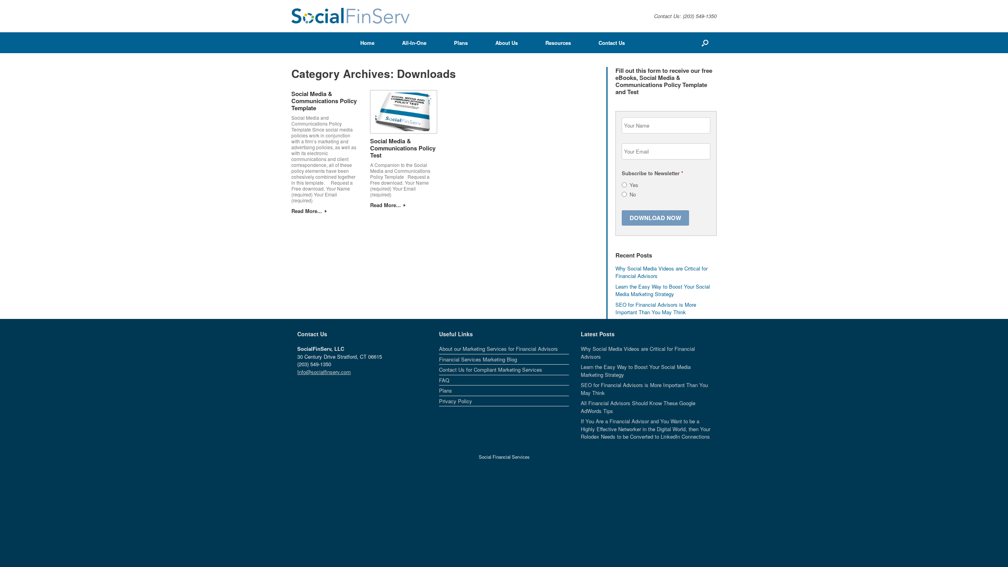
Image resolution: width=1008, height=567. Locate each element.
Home (367, 42)
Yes (634, 185)
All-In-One (414, 42)
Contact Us (611, 42)
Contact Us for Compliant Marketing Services (490, 369)
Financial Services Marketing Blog (478, 359)
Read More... (307, 211)
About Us (506, 42)
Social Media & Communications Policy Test (402, 148)
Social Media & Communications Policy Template (324, 100)
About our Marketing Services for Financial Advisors (498, 348)
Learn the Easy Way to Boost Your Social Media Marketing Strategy (662, 290)
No (633, 194)
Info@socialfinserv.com (324, 372)
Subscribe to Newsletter (652, 173)
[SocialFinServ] (350, 16)
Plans (461, 42)
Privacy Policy (455, 401)
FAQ (444, 380)
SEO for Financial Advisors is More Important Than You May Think (655, 308)
